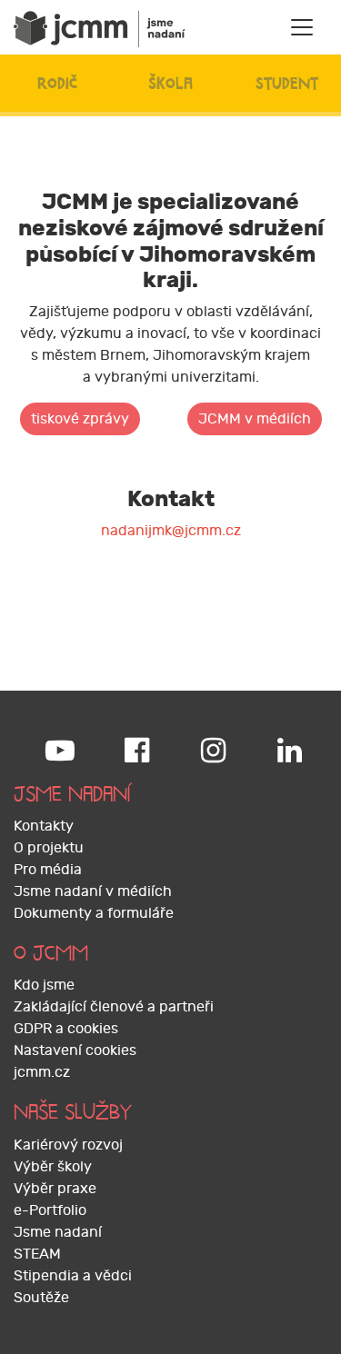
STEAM (37, 1254)
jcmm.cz (42, 1072)
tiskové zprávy (80, 419)
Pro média (48, 869)
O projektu (49, 848)
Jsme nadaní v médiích (93, 891)
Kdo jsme (44, 985)
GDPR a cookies (66, 1028)
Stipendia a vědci (73, 1276)
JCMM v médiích (254, 419)
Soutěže (41, 1297)
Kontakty (44, 826)
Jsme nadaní (58, 1232)
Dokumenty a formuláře (94, 913)
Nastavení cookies (75, 1050)
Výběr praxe (55, 1188)
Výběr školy (53, 1167)
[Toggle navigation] (301, 27)
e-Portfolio (50, 1210)
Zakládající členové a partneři (114, 1007)
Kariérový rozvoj (68, 1145)
